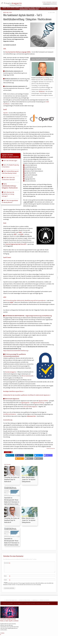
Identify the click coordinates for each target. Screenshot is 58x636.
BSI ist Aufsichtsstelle (27, 376)
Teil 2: (5, 165)
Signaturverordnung (38, 402)
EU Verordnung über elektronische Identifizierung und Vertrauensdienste (25, 300)
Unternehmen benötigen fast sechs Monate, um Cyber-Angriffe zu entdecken (9, 620)
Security (49, 7)
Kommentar (7, 563)
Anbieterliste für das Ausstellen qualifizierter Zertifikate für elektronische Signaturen (26, 395)
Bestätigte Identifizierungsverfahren (13, 391)
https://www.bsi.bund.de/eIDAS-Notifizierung (15, 350)
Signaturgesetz (25, 402)
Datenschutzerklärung (24, 600)
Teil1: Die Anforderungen (10, 160)
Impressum (54, 2)
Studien (17, 7)
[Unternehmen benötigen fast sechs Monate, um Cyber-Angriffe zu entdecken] (9, 612)
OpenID (5, 113)
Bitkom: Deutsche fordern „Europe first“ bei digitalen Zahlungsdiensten (28, 479)
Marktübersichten (24, 9)
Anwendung (27, 7)
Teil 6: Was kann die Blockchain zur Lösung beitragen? (8, 194)
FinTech (21, 7)
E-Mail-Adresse (7, 581)
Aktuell (4, 7)
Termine (12, 7)
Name (7, 576)
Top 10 (8, 7)
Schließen (2, 633)
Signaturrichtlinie (43, 400)
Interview (38, 7)
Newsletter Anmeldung (11, 600)
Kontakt (44, 2)
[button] (37, 9)
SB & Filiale (43, 7)
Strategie (33, 7)
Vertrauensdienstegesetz (30, 406)
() (18, 52)
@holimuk (41, 91)
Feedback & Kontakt (44, 600)
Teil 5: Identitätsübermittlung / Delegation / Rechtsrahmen (10, 186)
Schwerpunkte (32, 9)
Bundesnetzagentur (10, 372)
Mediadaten (48, 2)
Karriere (53, 7)
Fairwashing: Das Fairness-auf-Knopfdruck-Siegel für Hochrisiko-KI (12, 479)
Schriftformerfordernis (9, 414)
